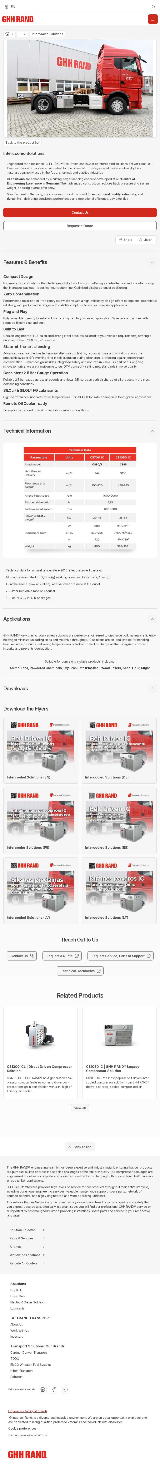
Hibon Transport (21, 1370)
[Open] (153, 19)
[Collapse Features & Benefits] (152, 262)
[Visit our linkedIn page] (43, 1389)
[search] (153, 6)
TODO (14, 1358)
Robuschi (16, 1376)
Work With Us (19, 1330)
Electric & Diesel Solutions (28, 1302)
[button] (80, 262)
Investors (16, 1336)
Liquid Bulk (17, 1296)
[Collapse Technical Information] (152, 431)
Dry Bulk (16, 1290)
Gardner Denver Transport (28, 1352)
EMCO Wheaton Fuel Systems (30, 1364)
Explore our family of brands (27, 1411)
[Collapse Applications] (152, 619)
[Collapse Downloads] (152, 688)
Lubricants (17, 1308)
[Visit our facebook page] (54, 1389)
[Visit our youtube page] (65, 1389)
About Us (16, 1324)
